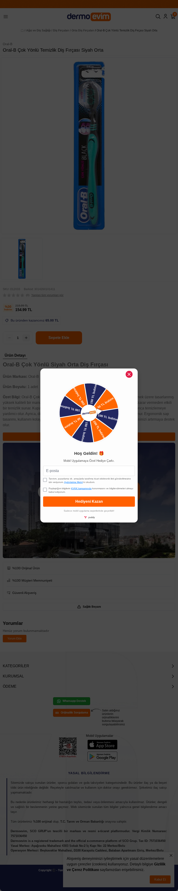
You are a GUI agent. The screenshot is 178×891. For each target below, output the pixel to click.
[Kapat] (129, 374)
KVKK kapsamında (81, 488)
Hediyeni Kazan (89, 501)
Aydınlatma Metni (73, 482)
